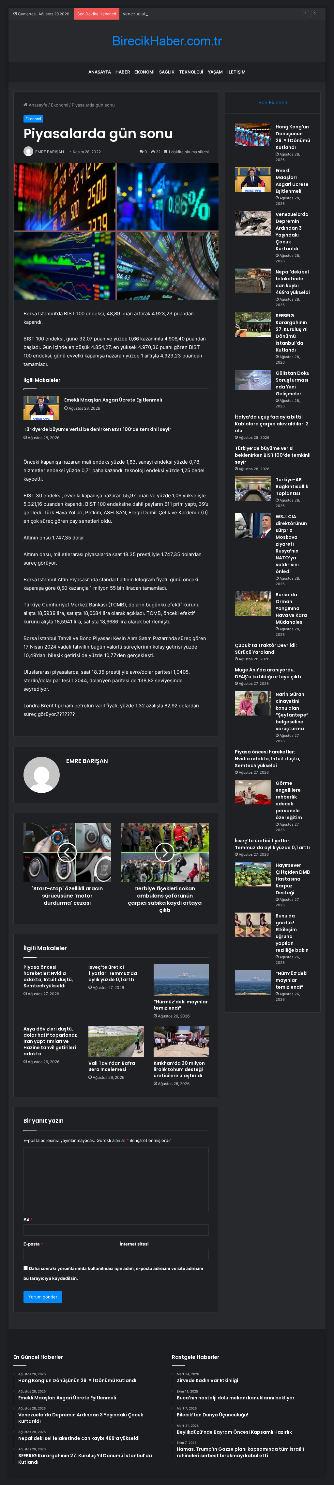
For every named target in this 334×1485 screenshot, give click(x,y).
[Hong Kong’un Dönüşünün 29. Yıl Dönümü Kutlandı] (253, 135)
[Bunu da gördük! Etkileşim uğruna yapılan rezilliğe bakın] (253, 925)
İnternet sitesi (134, 1243)
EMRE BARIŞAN (87, 761)
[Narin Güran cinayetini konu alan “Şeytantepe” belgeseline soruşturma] (253, 703)
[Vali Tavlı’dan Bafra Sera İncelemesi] (116, 1041)
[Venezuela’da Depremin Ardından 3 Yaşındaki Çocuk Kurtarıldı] (253, 223)
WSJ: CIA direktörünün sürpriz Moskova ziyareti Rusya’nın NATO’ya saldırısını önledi (291, 544)
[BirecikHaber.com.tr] (167, 41)
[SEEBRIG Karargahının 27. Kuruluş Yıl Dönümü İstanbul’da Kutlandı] (253, 324)
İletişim (236, 71)
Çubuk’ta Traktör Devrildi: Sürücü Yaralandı (266, 648)
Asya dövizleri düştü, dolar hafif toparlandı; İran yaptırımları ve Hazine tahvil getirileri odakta (50, 1041)
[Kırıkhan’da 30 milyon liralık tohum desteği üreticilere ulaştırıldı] (181, 1041)
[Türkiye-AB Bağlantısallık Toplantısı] (253, 488)
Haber (122, 71)
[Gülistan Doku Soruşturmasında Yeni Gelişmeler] (253, 380)
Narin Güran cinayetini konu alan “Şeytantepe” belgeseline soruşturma (292, 711)
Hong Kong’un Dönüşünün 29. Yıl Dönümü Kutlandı (293, 137)
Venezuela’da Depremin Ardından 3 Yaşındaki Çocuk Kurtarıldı (185, 13)
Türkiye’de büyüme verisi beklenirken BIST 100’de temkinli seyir (97, 429)
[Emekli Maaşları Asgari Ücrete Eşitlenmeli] (41, 408)
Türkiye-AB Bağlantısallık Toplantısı (292, 486)
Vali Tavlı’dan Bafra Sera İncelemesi (111, 1066)
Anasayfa (99, 71)
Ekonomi (144, 71)
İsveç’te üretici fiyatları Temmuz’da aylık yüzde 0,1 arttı (112, 973)
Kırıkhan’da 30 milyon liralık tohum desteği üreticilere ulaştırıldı (179, 1069)
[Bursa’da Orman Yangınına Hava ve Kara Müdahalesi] (253, 603)
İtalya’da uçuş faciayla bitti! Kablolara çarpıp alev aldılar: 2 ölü (272, 424)
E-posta (33, 1243)
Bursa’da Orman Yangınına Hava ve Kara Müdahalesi (291, 608)
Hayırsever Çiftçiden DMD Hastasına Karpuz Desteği (293, 879)
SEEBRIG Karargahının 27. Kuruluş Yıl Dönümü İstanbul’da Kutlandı (292, 332)
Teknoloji (191, 71)
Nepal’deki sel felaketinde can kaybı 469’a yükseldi (293, 282)
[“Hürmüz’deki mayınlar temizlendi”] (181, 980)
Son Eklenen (272, 102)
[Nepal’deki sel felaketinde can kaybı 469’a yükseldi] (253, 281)
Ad (28, 1219)
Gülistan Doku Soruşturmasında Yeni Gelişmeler (293, 383)
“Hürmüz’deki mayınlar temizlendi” (181, 1004)
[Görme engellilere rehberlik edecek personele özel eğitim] (253, 792)
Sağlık (167, 71)
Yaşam (215, 71)
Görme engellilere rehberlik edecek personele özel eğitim (289, 800)
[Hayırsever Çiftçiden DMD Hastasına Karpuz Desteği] (253, 874)
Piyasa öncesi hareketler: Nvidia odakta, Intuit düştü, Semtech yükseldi (48, 976)
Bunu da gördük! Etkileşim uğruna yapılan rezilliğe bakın (292, 933)
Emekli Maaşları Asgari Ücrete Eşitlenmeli (113, 400)
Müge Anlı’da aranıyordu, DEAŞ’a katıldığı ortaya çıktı (268, 673)
